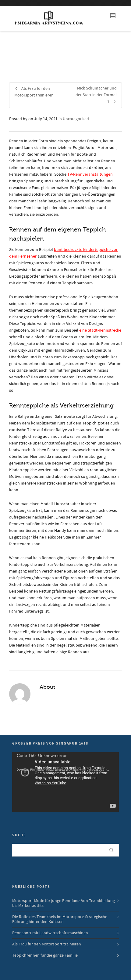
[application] (65, 782)
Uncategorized (76, 119)
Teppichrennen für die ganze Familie (45, 955)
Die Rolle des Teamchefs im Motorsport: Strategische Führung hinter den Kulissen (59, 919)
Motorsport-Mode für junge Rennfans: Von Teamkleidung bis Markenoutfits (63, 903)
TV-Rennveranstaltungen (90, 174)
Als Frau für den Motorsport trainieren (46, 944)
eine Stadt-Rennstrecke (100, 330)
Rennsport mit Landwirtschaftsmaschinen (50, 933)
